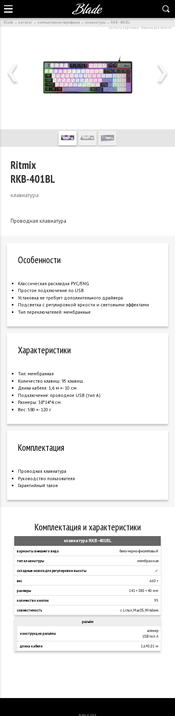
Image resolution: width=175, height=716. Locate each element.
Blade (8, 22)
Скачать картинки (123, 27)
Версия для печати (156, 27)
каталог (25, 22)
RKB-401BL (120, 22)
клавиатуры (95, 22)
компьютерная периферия (58, 22)
